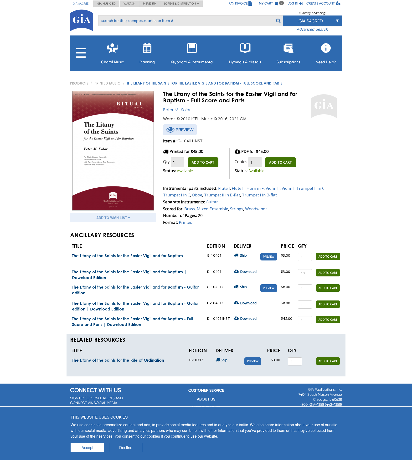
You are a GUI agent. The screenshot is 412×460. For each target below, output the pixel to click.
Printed (186, 222)
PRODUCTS (79, 83)
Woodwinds (256, 208)
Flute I (224, 188)
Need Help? (326, 62)
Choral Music (112, 62)
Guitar (212, 202)
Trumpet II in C (310, 188)
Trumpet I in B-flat (259, 195)
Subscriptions (288, 62)
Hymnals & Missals (245, 62)
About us (206, 399)
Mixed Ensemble (212, 208)
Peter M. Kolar (177, 109)
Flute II (238, 188)
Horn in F (255, 188)
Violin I (288, 188)
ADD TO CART (203, 162)
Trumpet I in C (176, 195)
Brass (189, 208)
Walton (129, 3)
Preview (268, 256)
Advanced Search (312, 29)
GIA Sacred (81, 3)
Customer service (206, 390)
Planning (147, 62)
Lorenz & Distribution (180, 3)
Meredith (149, 3)
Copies (241, 161)
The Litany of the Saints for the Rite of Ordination (118, 360)
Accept (87, 447)
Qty (166, 161)
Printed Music (107, 83)
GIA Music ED (106, 3)
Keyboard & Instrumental (192, 62)
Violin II (273, 188)
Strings (236, 208)
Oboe (197, 195)
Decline (125, 447)
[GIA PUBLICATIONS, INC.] (81, 20)
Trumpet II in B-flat (222, 195)
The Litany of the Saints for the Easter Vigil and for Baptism (127, 255)
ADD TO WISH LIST (112, 217)
